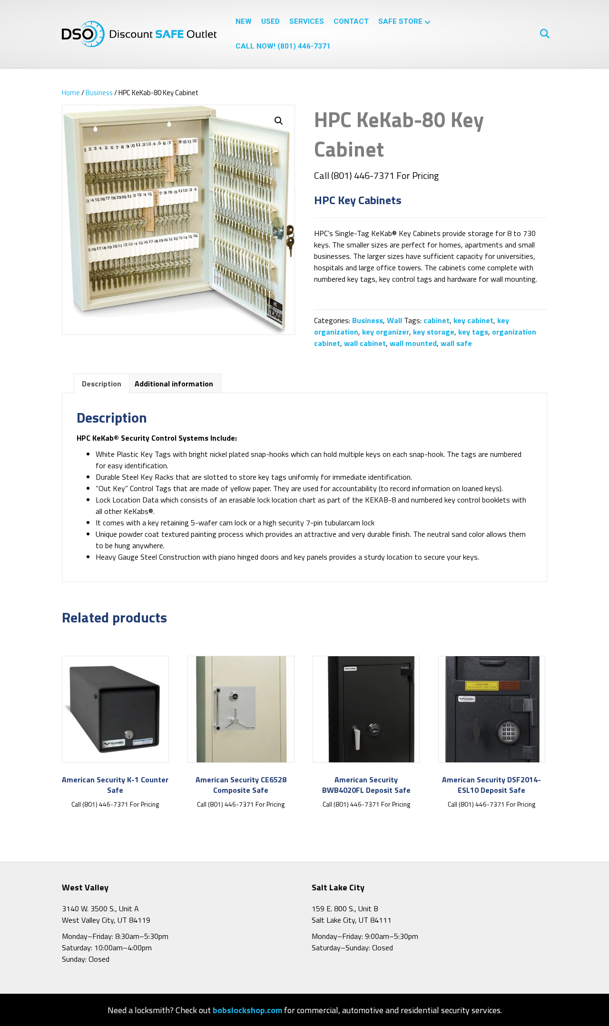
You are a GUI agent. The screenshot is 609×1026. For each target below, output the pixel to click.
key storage (433, 331)
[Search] (541, 34)
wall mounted (413, 343)
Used (270, 21)
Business (99, 92)
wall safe (456, 343)
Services (306, 21)
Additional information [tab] (174, 383)
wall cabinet (365, 343)
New (244, 21)
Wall (394, 320)
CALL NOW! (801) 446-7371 (283, 46)
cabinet (436, 320)
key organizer (385, 331)
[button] (278, 120)
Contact (351, 21)
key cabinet (473, 320)
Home (71, 92)
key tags (473, 331)
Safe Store (400, 21)
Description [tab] (101, 383)
